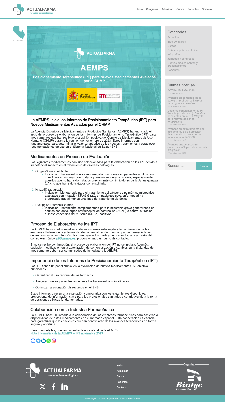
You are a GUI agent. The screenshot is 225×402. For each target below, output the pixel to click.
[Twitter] (38, 341)
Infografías (173, 54)
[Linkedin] (43, 341)
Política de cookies (131, 398)
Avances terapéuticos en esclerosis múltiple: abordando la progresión (187, 147)
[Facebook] (33, 341)
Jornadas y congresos (180, 59)
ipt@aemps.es (65, 238)
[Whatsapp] (48, 341)
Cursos (171, 46)
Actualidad (173, 37)
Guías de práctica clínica (182, 50)
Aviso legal (90, 398)
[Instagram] (54, 341)
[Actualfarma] (53, 370)
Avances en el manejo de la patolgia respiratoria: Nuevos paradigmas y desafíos (184, 101)
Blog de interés (176, 41)
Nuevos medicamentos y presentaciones (182, 64)
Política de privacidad (108, 398)
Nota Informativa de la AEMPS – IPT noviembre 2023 (66, 333)
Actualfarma (34, 9)
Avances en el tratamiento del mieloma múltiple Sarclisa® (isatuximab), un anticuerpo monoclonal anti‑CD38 (185, 133)
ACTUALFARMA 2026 (181, 90)
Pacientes (173, 70)
